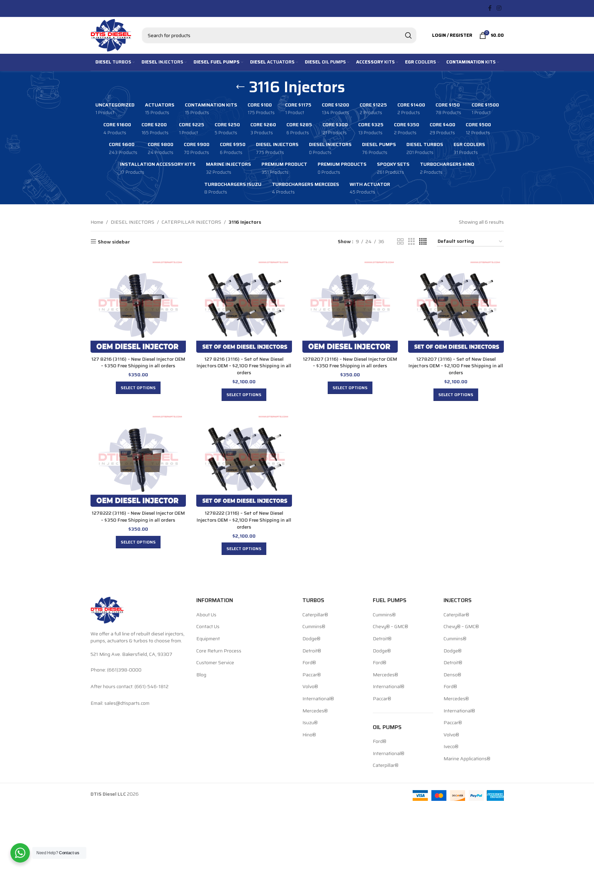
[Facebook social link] (490, 8)
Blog (201, 674)
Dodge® (311, 638)
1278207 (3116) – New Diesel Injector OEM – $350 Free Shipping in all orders (350, 362)
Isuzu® (310, 722)
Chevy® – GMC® (390, 626)
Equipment (208, 638)
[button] (138, 388)
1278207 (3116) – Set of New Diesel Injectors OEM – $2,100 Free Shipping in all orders (455, 365)
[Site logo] (111, 34)
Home (97, 222)
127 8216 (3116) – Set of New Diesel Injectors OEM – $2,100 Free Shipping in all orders (244, 365)
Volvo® (310, 686)
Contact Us (207, 626)
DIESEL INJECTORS (132, 222)
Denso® (452, 674)
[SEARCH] (408, 35)
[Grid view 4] (423, 241)
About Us (206, 614)
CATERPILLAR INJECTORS (191, 222)
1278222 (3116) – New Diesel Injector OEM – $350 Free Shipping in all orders (138, 516)
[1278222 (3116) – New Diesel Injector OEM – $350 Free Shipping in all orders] (138, 459)
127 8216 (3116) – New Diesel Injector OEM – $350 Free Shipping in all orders (138, 362)
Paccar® (311, 674)
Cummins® (313, 626)
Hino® (309, 734)
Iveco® (451, 746)
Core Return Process (218, 651)
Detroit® (311, 651)
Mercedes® (315, 711)
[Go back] (240, 87)
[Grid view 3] (411, 241)
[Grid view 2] (400, 241)
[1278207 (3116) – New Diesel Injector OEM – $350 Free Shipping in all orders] (350, 305)
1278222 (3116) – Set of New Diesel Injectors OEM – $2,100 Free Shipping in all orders (244, 519)
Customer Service (215, 662)
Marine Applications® (467, 758)
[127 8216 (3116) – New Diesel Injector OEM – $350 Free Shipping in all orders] (138, 305)
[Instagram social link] (498, 8)
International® (318, 698)
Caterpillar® (315, 614)
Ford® (309, 662)
